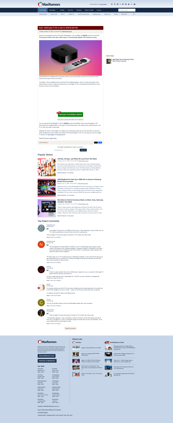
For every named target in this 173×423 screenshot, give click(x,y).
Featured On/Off (41, 415)
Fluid (57, 415)
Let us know (103, 4)
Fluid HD (61, 415)
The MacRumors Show (117, 342)
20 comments (43, 142)
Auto (65, 415)
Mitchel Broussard (67, 31)
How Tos (70, 10)
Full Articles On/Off (51, 415)
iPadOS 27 (71, 14)
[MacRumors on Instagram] (115, 4)
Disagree (58, 237)
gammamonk (50, 309)
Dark (71, 415)
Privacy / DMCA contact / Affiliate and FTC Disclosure (49, 409)
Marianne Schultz (56, 387)
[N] (41, 247)
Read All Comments (70, 328)
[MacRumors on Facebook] (117, 4)
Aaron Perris (55, 399)
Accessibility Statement (43, 412)
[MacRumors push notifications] (129, 4)
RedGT (48, 284)
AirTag (115, 14)
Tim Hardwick (55, 381)
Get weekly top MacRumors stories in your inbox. (70, 147)
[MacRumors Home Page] (49, 4)
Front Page (42, 10)
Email (39, 371)
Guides (62, 10)
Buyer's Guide (89, 10)
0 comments (70, 172)
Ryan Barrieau (55, 393)
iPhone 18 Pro (43, 14)
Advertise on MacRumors (47, 361)
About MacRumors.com (46, 356)
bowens (49, 266)
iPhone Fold (54, 14)
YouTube (78, 342)
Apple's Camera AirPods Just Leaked (91, 347)
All (134, 14)
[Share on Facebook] (100, 142)
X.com (42, 371)
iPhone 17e (107, 14)
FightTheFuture (51, 225)
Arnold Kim (40, 368)
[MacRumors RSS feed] (132, 4)
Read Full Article (61, 172)
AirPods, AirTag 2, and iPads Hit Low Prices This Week (77, 159)
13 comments (70, 195)
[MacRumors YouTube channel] (126, 4)
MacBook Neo (96, 14)
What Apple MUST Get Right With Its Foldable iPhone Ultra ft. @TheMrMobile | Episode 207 (124, 348)
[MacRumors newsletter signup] (134, 4)
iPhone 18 (124, 14)
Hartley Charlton (41, 387)
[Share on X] (96, 142)
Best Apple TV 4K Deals (55, 134)
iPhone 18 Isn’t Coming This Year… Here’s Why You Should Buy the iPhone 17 (91, 367)
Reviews (79, 10)
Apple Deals (53, 138)
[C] (41, 306)
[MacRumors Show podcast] (112, 4)
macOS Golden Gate (83, 14)
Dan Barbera (41, 393)
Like (55, 237)
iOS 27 (63, 14)
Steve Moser (40, 399)
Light (68, 415)
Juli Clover (40, 375)
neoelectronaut (51, 241)
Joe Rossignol (55, 375)
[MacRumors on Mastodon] (123, 4)
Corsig (48, 299)
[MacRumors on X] (120, 4)
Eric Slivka (54, 368)
